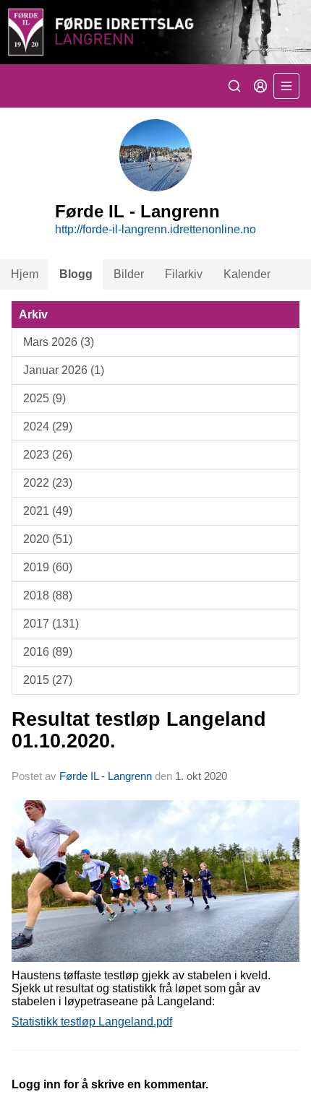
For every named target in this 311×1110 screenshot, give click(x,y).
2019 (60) (47, 567)
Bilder (129, 274)
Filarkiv (184, 274)
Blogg (76, 274)
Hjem (24, 274)
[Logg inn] (260, 86)
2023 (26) (47, 454)
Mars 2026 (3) (58, 342)
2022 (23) (47, 483)
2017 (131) (51, 623)
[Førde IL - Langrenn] (155, 32)
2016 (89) (47, 652)
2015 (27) (47, 680)
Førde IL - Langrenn (105, 776)
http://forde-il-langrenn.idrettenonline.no (155, 229)
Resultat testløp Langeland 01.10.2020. (139, 729)
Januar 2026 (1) (63, 370)
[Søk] (234, 86)
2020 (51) (47, 539)
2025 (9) (44, 398)
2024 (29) (47, 426)
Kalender (246, 274)
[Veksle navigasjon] (286, 86)
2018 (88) (47, 595)
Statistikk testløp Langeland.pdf (92, 1021)
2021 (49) (47, 511)
